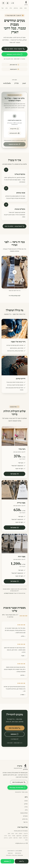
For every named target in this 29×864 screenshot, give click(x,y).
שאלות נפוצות (24, 813)
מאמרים (25, 816)
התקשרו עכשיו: (13, 49)
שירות (25, 8)
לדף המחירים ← (14, 739)
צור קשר (25, 822)
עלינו (6, 8)
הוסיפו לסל (13, 474)
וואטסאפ (13, 734)
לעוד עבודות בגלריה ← (14, 295)
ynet (24, 83)
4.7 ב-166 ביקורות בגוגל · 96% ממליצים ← (15, 616)
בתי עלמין (16, 8)
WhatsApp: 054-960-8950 (16, 787)
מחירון (21, 8)
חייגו (20, 861)
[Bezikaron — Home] (26, 3)
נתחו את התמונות (13, 144)
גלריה (11, 8)
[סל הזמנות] (3, 3)
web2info (7, 83)
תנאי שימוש (10, 853)
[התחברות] (7, 3)
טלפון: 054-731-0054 (17, 782)
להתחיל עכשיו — (13, 226)
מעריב (16, 83)
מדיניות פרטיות (18, 853)
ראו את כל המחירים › (8, 593)
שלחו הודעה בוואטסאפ (13, 54)
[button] (14, 124)
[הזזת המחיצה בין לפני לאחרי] (14, 272)
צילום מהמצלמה (13, 133)
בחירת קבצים (13, 128)
